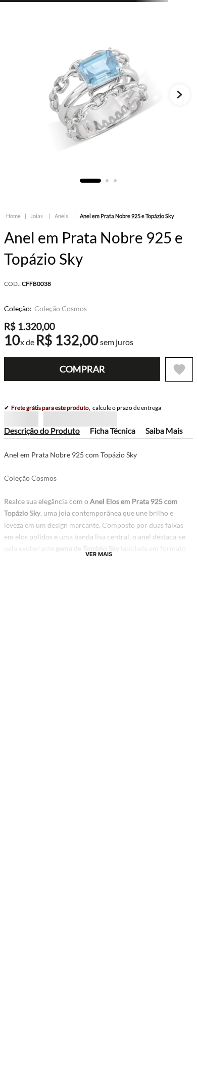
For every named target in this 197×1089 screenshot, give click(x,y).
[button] (9, 740)
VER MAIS (98, 538)
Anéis (61, 216)
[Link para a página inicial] (13, 216)
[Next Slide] (166, 704)
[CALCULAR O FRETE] (173, 428)
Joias (36, 216)
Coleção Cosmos (60, 309)
